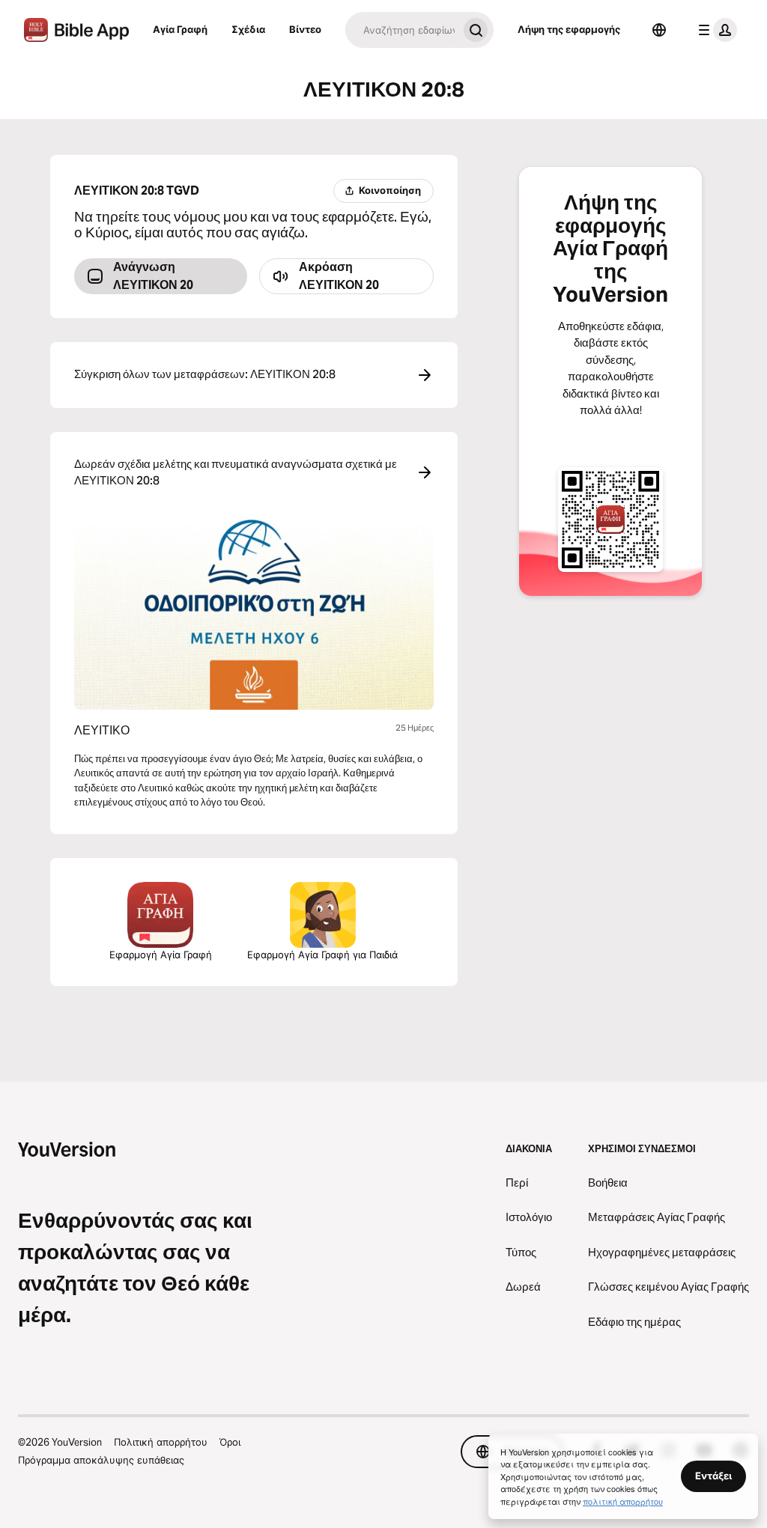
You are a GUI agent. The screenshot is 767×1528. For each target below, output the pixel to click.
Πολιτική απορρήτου (160, 1442)
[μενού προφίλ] (714, 30)
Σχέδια (248, 29)
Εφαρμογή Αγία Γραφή (160, 955)
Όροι (229, 1442)
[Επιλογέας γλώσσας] (659, 30)
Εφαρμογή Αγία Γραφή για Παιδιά (322, 955)
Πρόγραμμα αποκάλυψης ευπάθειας (101, 1460)
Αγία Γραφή (180, 29)
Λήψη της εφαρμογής (569, 29)
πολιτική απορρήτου (623, 1501)
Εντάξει (713, 1476)
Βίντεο (305, 29)
